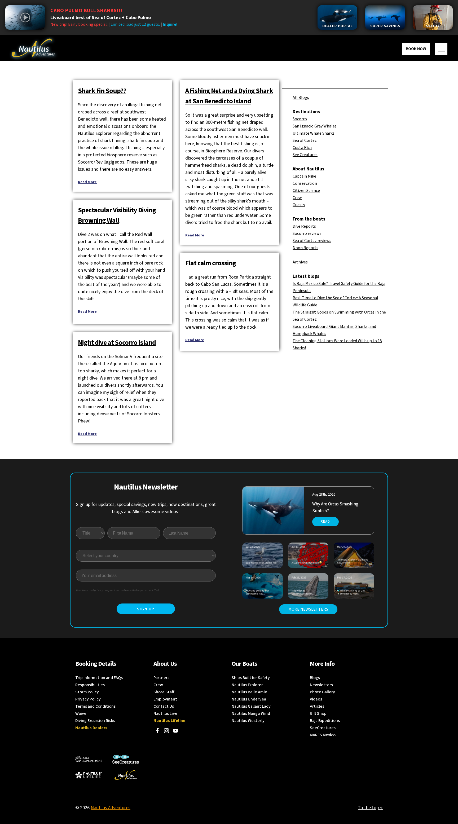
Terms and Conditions (95, 706)
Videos (316, 699)
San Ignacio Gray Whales (315, 126)
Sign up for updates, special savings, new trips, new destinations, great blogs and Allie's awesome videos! (146, 508)
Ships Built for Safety (251, 678)
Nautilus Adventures (110, 807)
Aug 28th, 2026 (323, 494)
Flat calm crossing (210, 263)
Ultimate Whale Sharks (313, 133)
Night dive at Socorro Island (117, 342)
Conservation (305, 183)
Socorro (300, 119)
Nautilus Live (165, 713)
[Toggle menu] (441, 49)
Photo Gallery (322, 692)
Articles (317, 706)
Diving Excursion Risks (95, 721)
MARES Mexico (323, 735)
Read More (87, 182)
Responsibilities (90, 685)
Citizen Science (306, 190)
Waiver (81, 713)
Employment (165, 699)
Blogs (315, 678)
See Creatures (305, 155)
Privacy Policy (88, 699)
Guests (299, 205)
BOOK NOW (416, 49)
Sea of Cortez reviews (312, 241)
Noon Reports (305, 248)
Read (325, 521)
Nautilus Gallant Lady (251, 706)
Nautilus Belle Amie (249, 692)
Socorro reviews (307, 233)
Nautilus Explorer (247, 685)
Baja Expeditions (325, 721)
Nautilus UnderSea (249, 699)
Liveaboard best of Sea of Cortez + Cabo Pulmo (100, 17)
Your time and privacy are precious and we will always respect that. (118, 590)
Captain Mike (304, 176)
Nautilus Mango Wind (251, 713)
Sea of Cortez (305, 140)
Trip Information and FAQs (99, 678)
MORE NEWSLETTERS (308, 609)
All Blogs (301, 97)
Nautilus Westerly (248, 721)
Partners (161, 678)
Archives (300, 262)
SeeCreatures (323, 728)
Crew (297, 198)
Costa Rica (302, 148)
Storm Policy (87, 692)
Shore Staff (163, 692)
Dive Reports (304, 226)
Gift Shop (318, 713)
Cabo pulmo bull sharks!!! (86, 10)
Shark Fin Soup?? (102, 91)
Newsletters (321, 685)
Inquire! (170, 24)
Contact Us (163, 706)
